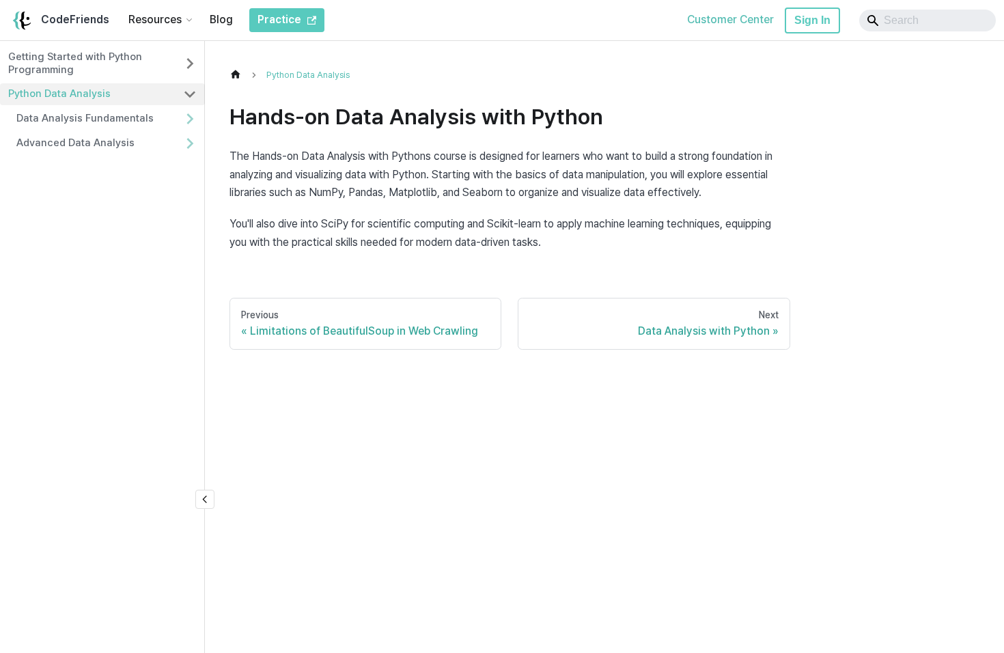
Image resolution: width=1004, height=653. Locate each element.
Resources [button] (155, 19)
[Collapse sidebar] (204, 499)
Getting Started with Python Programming (75, 63)
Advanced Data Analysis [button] (75, 143)
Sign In (812, 20)
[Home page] (239, 75)
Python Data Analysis (59, 93)
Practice (279, 19)
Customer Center (730, 19)
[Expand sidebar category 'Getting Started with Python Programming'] (190, 63)
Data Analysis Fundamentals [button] (85, 118)
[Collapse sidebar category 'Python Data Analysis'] (190, 94)
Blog (221, 19)
